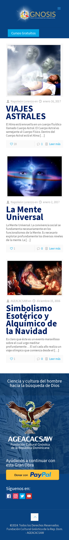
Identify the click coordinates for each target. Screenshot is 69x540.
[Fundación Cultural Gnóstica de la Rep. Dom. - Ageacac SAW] (34, 14)
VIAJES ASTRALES (26, 112)
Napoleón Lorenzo (22, 101)
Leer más (55, 144)
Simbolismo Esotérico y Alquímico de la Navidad (31, 319)
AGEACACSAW (19, 301)
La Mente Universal (24, 213)
